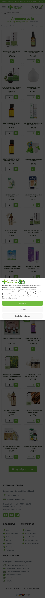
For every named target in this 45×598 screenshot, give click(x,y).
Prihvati (22, 303)
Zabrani (22, 309)
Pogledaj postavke (22, 316)
